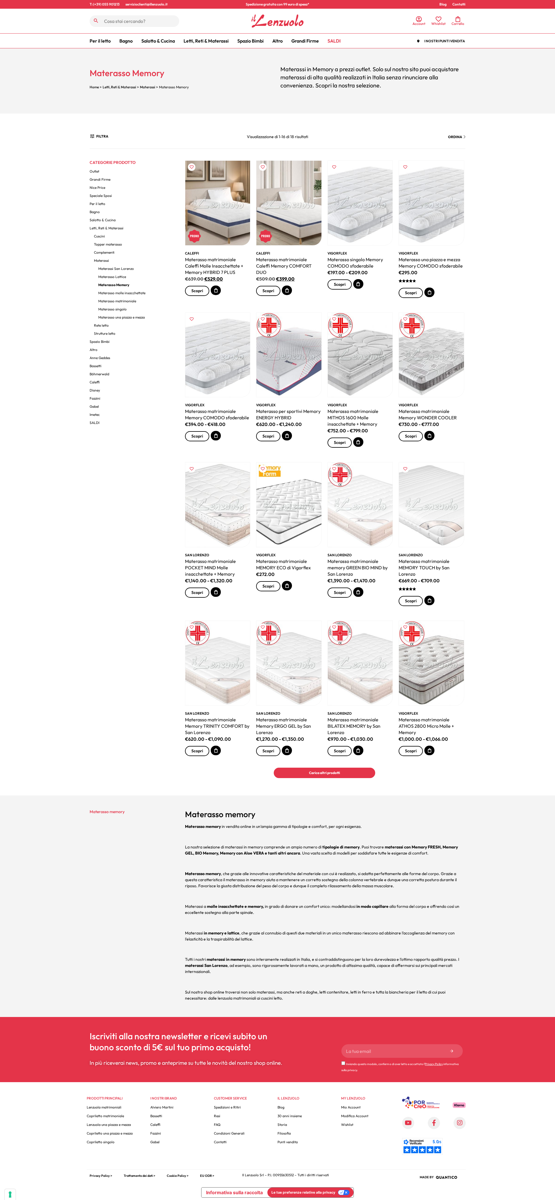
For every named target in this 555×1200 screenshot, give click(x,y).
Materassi (147, 87)
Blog (443, 4)
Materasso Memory (113, 285)
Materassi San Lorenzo (116, 268)
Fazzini (95, 398)
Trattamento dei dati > (139, 1176)
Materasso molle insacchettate (121, 293)
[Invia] (452, 1051)
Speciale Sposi (101, 195)
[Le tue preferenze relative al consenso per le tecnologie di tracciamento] (10, 1194)
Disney (95, 390)
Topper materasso (108, 244)
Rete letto (101, 325)
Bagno (126, 41)
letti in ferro (361, 992)
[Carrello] (457, 19)
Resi (217, 1116)
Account (419, 23)
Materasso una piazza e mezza (121, 317)
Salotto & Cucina (158, 41)
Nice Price (97, 187)
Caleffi (95, 382)
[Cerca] (96, 20)
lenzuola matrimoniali (237, 998)
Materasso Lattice (112, 277)
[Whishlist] (438, 19)
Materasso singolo (112, 309)
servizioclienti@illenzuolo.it (146, 4)
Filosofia (284, 1133)
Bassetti (95, 366)
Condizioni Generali (229, 1133)
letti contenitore (333, 992)
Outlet (94, 171)
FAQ (217, 1124)
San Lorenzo (197, 555)
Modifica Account (354, 1116)
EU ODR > (207, 1176)
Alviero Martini (161, 1107)
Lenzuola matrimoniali (104, 1107)
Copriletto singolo (100, 1142)
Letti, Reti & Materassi (206, 41)
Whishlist (438, 23)
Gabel (94, 406)
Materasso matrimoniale (117, 301)
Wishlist (347, 1124)
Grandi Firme (305, 41)
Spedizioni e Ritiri (227, 1107)
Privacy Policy (434, 1064)
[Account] (418, 19)
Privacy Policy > (101, 1176)
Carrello (458, 23)
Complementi (104, 252)
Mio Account (350, 1107)
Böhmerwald (99, 374)
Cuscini (99, 236)
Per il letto (100, 41)
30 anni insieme (290, 1116)
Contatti (458, 4)
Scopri (197, 290)
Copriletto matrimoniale (105, 1116)
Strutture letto (104, 333)
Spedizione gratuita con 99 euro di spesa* (277, 4)
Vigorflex (337, 253)
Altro (277, 41)
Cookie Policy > (177, 1176)
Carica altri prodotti (324, 773)
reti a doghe (306, 992)
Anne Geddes (100, 358)
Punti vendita (288, 1142)
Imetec (95, 414)
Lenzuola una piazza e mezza (109, 1124)
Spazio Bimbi (250, 41)
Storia (282, 1124)
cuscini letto (271, 998)
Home (94, 87)
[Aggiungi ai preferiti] (191, 166)
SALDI (334, 41)
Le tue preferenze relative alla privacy (303, 1192)
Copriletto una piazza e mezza (110, 1133)
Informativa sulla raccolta (234, 1192)
